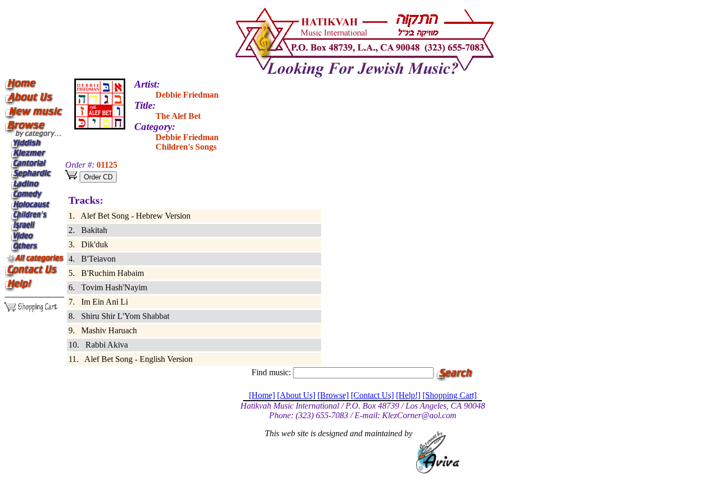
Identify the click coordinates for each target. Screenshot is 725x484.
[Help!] (408, 395)
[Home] (262, 395)
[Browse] (333, 395)
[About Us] (296, 395)
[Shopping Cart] (449, 395)
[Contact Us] (372, 395)
